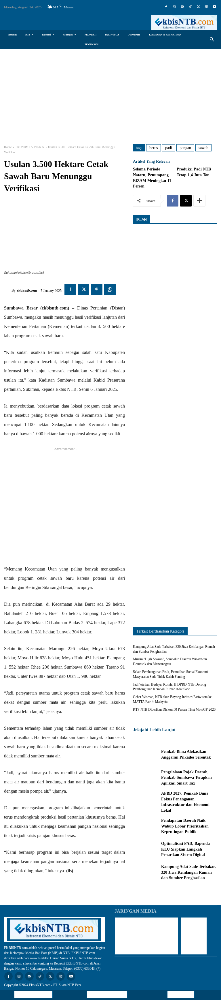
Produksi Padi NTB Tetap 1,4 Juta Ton (194, 172)
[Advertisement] (110, 92)
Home (8, 147)
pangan (185, 148)
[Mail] (182, 7)
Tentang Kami (180, 995)
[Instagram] (174, 7)
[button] (212, 40)
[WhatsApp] (110, 289)
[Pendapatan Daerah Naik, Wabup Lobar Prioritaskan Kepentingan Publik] (145, 826)
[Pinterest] (96, 289)
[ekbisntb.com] (8, 290)
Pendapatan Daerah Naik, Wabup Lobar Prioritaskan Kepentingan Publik (185, 826)
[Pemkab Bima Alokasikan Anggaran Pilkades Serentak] (145, 754)
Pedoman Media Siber (107, 995)
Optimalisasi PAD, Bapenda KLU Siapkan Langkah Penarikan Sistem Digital (185, 849)
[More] (199, 201)
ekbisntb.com (27, 290)
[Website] (206, 7)
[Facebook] (166, 7)
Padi (168, 148)
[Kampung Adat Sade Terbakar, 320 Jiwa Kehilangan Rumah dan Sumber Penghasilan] (145, 872)
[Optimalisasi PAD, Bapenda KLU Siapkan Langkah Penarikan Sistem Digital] (145, 849)
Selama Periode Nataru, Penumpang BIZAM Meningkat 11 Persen (152, 177)
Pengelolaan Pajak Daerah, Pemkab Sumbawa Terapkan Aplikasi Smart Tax (186, 777)
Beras (153, 148)
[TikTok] (190, 7)
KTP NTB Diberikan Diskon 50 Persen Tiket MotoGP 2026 (174, 710)
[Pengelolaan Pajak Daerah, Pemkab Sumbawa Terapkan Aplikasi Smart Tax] (145, 778)
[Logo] (184, 22)
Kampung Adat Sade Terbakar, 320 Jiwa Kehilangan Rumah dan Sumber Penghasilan (188, 872)
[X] (198, 7)
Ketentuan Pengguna (33, 995)
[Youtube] (214, 7)
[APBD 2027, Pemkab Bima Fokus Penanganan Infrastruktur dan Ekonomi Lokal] (145, 801)
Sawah (203, 148)
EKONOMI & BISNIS (30, 147)
